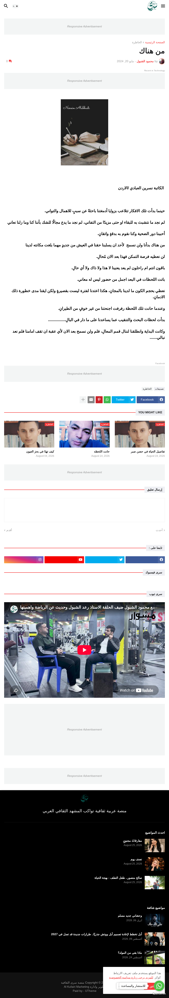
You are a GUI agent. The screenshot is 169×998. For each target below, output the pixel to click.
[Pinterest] (99, 399)
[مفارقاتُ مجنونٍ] (155, 845)
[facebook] (145, 559)
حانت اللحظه (101, 451)
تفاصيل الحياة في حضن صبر (148, 451)
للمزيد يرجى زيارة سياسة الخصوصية (131, 977)
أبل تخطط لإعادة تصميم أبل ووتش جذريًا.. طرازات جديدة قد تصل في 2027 (96, 934)
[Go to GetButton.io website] (159, 993)
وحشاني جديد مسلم (130, 915)
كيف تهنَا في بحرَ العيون (40, 451)
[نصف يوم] (155, 864)
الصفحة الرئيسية (155, 42)
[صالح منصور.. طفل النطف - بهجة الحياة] (155, 882)
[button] (163, 6)
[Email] (91, 399)
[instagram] (23, 559)
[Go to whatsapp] (159, 986)
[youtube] (64, 559)
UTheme (90, 990)
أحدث (159, 530)
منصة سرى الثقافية (72, 982)
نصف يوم (136, 859)
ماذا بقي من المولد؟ (130, 952)
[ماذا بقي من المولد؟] (155, 957)
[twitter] (104, 559)
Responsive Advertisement (84, 26)
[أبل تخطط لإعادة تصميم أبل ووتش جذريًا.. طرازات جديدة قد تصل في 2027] (155, 939)
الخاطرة (137, 42)
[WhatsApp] (107, 399)
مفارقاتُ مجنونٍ (132, 840)
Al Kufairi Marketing (76, 986)
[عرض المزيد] (83, 399)
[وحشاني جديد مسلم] (155, 920)
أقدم (9, 530)
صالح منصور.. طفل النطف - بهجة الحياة (118, 877)
